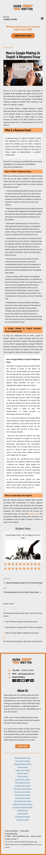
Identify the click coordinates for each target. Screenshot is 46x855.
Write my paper (22, 773)
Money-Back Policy (11, 833)
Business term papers (22, 792)
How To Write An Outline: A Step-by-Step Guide (21, 622)
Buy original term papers (22, 789)
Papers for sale (22, 810)
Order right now (23, 35)
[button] (5, 564)
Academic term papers (23, 786)
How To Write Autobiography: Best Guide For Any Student (22, 641)
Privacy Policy (24, 831)
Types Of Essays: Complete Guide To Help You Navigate (24, 627)
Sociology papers (22, 820)
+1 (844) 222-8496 (10, 19)
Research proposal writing (22, 804)
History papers (22, 813)
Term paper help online (22, 801)
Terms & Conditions (11, 831)
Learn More (22, 746)
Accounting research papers (23, 807)
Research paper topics (23, 758)
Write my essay (22, 776)
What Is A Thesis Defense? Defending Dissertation (22, 633)
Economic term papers (22, 795)
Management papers (22, 816)
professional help (34, 514)
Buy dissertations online (22, 764)
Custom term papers (22, 770)
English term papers (22, 798)
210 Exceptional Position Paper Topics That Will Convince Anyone (23, 614)
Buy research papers (22, 761)
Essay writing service (22, 779)
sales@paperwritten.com (26, 673)
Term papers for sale (22, 782)
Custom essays (22, 767)
